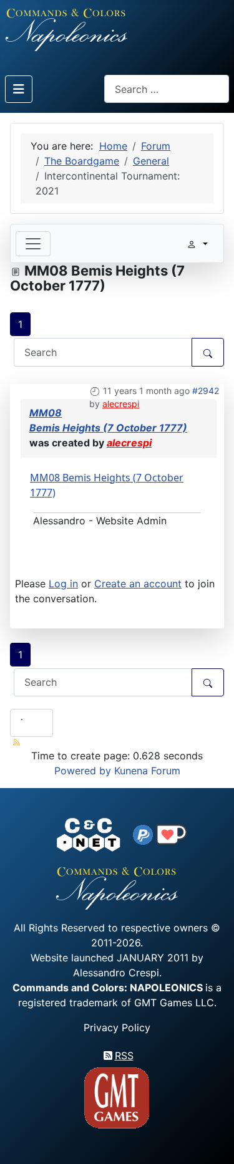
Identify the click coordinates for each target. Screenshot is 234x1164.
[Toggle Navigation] (18, 89)
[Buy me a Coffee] (171, 833)
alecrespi (120, 403)
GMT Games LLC (174, 1002)
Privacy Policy (117, 1027)
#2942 (205, 390)
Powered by (82, 770)
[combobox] (166, 89)
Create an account (138, 583)
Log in (63, 583)
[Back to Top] (213, 1140)
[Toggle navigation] (33, 243)
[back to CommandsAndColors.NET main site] (88, 833)
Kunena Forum (147, 770)
